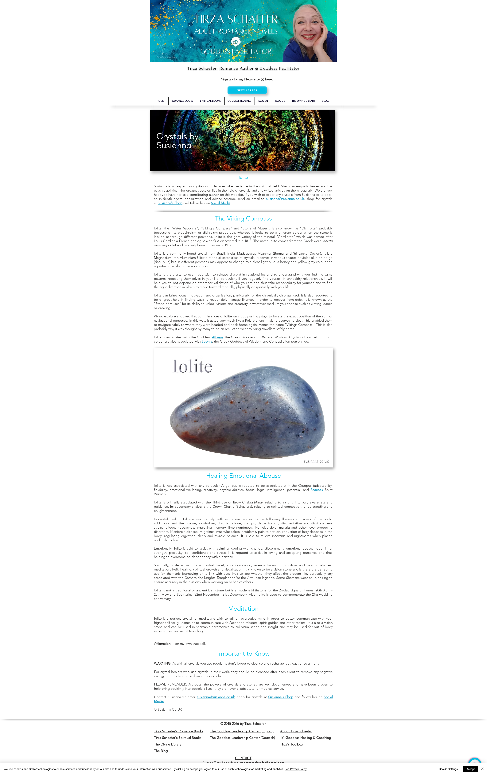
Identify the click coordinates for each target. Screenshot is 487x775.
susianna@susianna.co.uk (216, 697)
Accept (470, 769)
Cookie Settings (448, 769)
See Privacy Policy (296, 769)
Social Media (220, 203)
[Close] (482, 769)
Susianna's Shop (170, 203)
